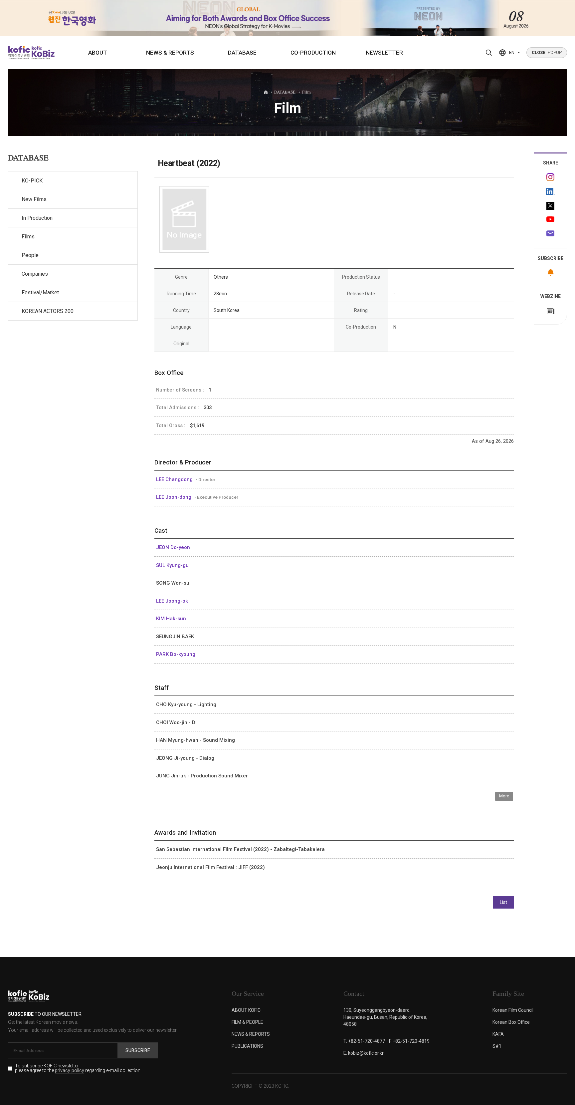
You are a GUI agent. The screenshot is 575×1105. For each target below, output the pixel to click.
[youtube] (550, 220)
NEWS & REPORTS (170, 52)
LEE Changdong (175, 479)
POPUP (547, 52)
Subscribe (137, 1050)
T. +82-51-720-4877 (364, 1041)
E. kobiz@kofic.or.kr (363, 1053)
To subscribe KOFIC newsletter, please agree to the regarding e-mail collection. (78, 1068)
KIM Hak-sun (171, 619)
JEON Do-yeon (173, 547)
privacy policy (69, 1070)
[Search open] (489, 52)
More (504, 795)
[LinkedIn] (550, 191)
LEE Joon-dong (174, 497)
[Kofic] (19, 52)
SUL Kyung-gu (172, 565)
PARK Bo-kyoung (175, 654)
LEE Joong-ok (172, 601)
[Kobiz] (42, 52)
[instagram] (550, 177)
